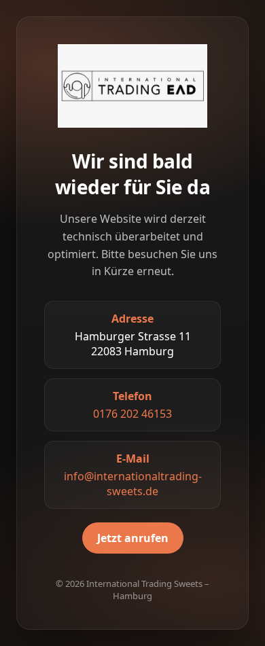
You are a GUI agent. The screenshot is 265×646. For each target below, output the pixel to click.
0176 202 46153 (132, 413)
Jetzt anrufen (133, 538)
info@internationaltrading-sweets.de (133, 484)
